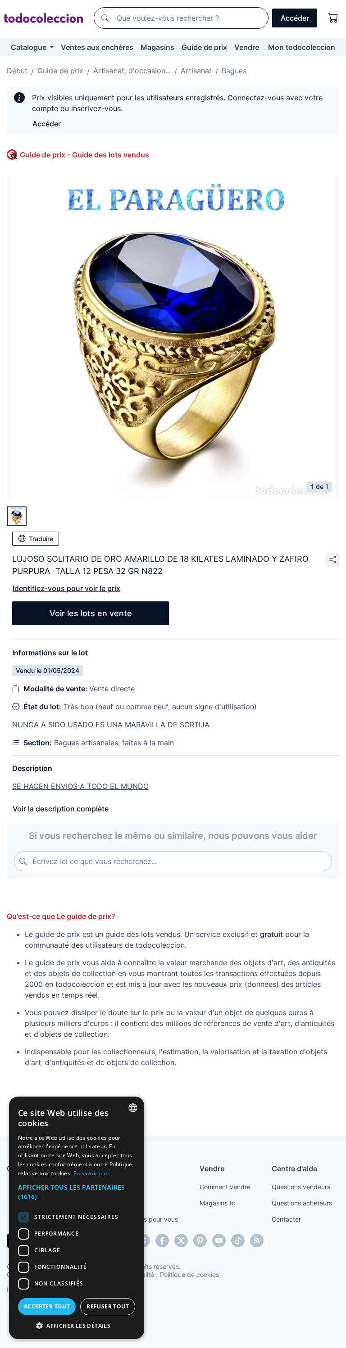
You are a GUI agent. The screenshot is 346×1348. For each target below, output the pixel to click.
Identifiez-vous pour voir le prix (66, 588)
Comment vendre (225, 1187)
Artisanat (196, 70)
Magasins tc (217, 1203)
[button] (76, 1191)
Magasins (157, 47)
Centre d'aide (294, 1168)
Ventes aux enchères (97, 47)
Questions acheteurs (302, 1203)
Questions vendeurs (301, 1187)
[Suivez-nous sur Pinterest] (200, 1240)
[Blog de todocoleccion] (257, 1240)
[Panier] (333, 18)
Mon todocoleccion (301, 47)
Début (17, 70)
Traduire (41, 538)
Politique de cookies (189, 1274)
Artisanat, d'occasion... (132, 70)
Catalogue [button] (29, 47)
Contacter (286, 1219)
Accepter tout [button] (47, 1306)
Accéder (46, 123)
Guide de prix (204, 47)
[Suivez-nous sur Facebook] (162, 1240)
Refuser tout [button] (107, 1306)
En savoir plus (91, 1173)
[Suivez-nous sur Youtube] (219, 1240)
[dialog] (76, 1218)
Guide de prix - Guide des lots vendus (84, 154)
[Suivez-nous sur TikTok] (238, 1240)
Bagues (234, 70)
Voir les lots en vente (91, 613)
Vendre (246, 47)
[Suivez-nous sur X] (181, 1240)
